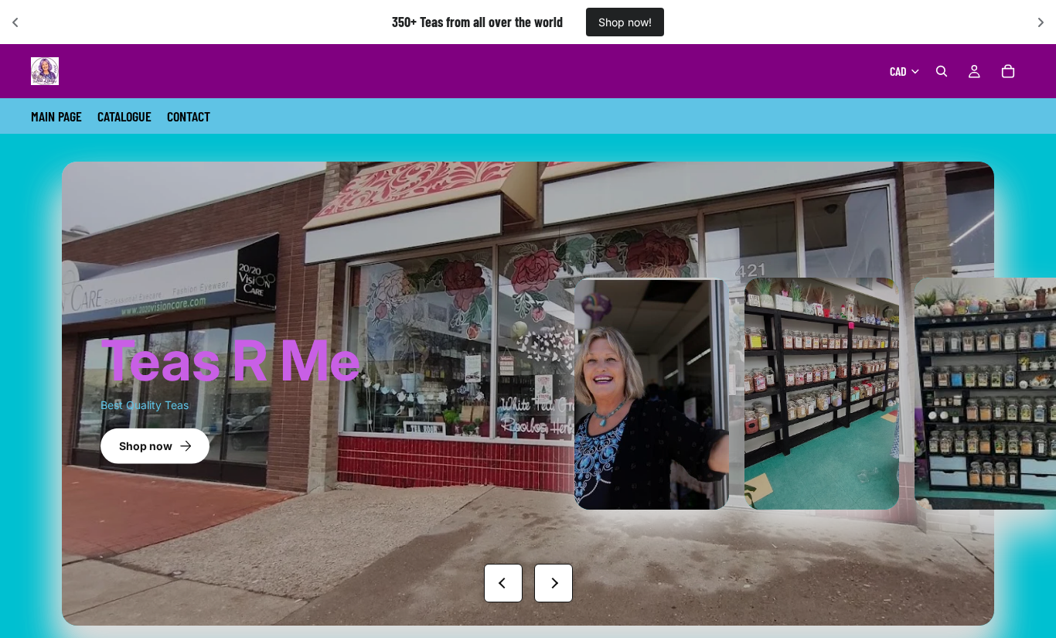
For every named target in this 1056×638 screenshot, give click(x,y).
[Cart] (1008, 71)
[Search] (942, 71)
